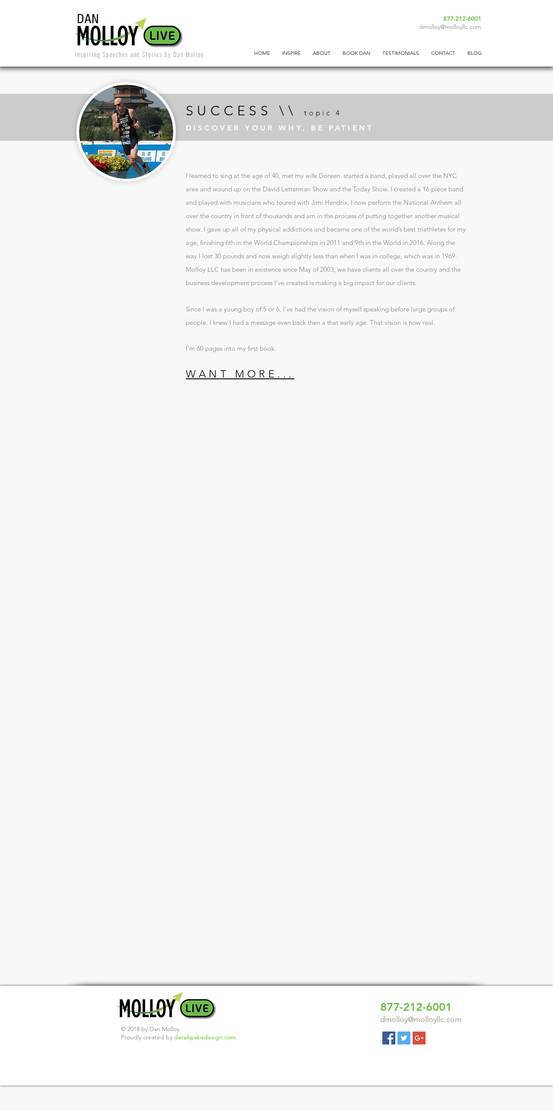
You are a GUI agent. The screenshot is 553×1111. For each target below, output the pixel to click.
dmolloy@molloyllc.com (450, 27)
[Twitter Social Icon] (403, 1038)
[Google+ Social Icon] (419, 1038)
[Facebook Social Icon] (388, 1038)
